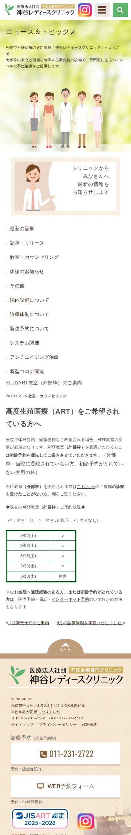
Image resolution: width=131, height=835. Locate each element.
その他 (17, 285)
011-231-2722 (71, 753)
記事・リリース (27, 243)
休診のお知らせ (27, 271)
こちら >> (86, 486)
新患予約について (29, 328)
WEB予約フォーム (71, 786)
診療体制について (29, 314)
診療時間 (29, 769)
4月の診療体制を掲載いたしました (90, 622)
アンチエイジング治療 (34, 357)
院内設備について (29, 300)
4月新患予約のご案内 (28, 622)
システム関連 (24, 343)
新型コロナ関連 (27, 371)
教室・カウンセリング (47, 396)
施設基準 (89, 725)
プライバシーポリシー (58, 725)
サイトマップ (22, 725)
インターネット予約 (70, 599)
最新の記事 (22, 228)
